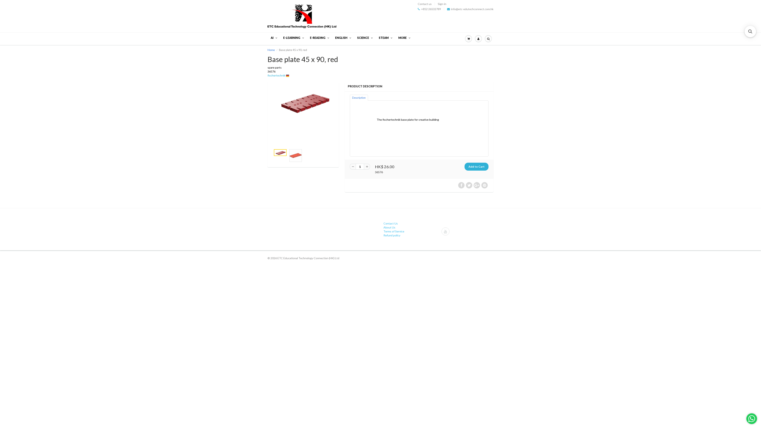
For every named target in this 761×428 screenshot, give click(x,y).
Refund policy (391, 235)
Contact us (425, 4)
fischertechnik (276, 75)
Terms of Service (393, 231)
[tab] (359, 97)
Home (271, 50)
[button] (750, 31)
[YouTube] (445, 231)
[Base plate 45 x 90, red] (303, 101)
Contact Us (390, 223)
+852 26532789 (431, 9)
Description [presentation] (359, 97)
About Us (389, 227)
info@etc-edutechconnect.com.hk (472, 9)
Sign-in (442, 4)
